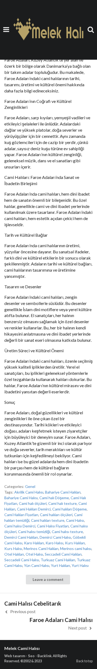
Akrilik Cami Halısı (28, 492)
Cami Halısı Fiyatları (53, 526)
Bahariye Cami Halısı (21, 497)
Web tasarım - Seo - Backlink (27, 656)
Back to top (84, 661)
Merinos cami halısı (75, 548)
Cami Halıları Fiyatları (21, 514)
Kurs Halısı (13, 548)
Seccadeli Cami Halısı (21, 560)
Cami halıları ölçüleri (56, 514)
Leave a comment (48, 579)
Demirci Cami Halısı (55, 537)
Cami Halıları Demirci (34, 509)
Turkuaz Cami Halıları (58, 560)
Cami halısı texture (67, 531)
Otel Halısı (34, 554)
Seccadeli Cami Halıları (63, 554)
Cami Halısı (75, 520)
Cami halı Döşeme (54, 497)
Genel (30, 486)
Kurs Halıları (75, 543)
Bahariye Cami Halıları (63, 492)
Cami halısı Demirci (19, 526)
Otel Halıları (14, 554)
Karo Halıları (34, 543)
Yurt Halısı (80, 565)
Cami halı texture (62, 503)
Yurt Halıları (60, 565)
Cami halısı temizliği (34, 531)
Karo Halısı (54, 543)
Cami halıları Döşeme (69, 509)
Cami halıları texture (47, 520)
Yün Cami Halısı (36, 565)
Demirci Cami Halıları (21, 537)
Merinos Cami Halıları (41, 548)
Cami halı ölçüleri (33, 503)
